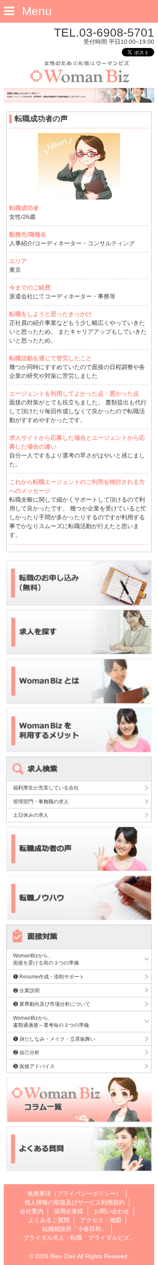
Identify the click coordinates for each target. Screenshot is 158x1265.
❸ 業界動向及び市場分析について (51, 1004)
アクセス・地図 (100, 1220)
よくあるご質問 (49, 1220)
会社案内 (31, 1211)
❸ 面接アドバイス (34, 1066)
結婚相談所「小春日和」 (74, 1228)
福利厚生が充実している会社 (46, 787)
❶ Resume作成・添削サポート (48, 976)
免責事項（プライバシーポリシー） (74, 1193)
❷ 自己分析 (26, 1052)
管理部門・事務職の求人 (41, 801)
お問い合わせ (111, 1211)
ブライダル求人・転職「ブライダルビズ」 (79, 1237)
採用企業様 (68, 1211)
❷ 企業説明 (26, 990)
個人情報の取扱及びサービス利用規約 (74, 1202)
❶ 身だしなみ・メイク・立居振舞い (54, 1039)
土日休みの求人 (30, 815)
